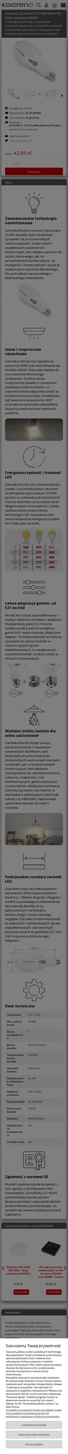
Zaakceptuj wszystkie (34, 1424)
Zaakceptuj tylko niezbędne (34, 1434)
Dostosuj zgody (34, 1444)
